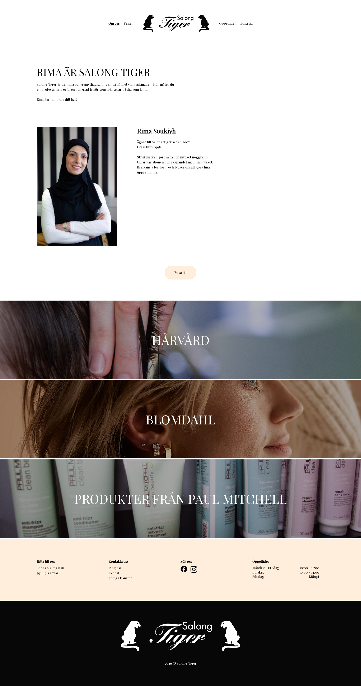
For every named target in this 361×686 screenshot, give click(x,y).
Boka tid (246, 23)
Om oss (113, 23)
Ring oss (115, 568)
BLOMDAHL (180, 419)
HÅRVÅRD (181, 339)
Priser (128, 23)
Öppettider (227, 23)
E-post (114, 573)
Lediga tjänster (120, 578)
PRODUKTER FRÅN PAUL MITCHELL (180, 498)
